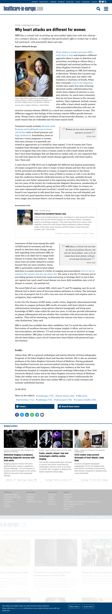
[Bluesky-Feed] (103, 2)
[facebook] (100, 2)
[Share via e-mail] (42, 415)
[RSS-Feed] (105, 2)
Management (9, 501)
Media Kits (70, 2)
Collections (31, 494)
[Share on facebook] (17, 415)
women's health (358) (85, 399)
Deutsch (35, 2)
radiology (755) (45, 399)
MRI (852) (82, 395)
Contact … (22, 406)
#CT (15, 480)
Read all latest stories (70, 406)
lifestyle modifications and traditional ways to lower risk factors (35, 129)
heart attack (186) (65, 395)
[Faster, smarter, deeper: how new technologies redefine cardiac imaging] (56, 439)
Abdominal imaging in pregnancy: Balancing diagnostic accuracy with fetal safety (19, 457)
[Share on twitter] (22, 415)
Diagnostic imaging (11, 494)
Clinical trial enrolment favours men (50, 213)
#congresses (67, 233)
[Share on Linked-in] (27, 415)
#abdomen (9, 480)
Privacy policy (69, 506)
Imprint (66, 509)
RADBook (61, 2)
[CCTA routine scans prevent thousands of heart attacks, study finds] (91, 439)
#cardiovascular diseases (61, 480)
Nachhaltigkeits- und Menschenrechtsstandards (82, 501)
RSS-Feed (52, 504)
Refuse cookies (74, 607)
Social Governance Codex (74, 504)
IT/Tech (6, 504)
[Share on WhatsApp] (32, 415)
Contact (94, 2)
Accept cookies (88, 607)
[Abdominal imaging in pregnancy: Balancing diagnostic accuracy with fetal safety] (21, 439)
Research (7, 506)
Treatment (8, 499)
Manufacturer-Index (34, 501)
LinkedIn (51, 501)
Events (78, 2)
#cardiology (58, 233)
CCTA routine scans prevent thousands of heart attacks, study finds (89, 457)
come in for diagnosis (81, 82)
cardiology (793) (46, 395)
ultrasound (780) (64, 399)
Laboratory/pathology (12, 497)
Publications (43, 2)
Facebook (52, 494)
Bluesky (51, 499)
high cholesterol (23, 135)
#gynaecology (22, 480)
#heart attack (97, 480)
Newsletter (86, 2)
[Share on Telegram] (37, 415)
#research (84, 233)
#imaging (29, 480)
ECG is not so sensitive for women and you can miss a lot (54, 272)
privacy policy (18, 608)
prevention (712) (26, 399)
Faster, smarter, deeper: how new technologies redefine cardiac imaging (53, 456)
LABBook (53, 2)
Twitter (51, 497)
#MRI (35, 480)
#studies (91, 233)
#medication (76, 233)
